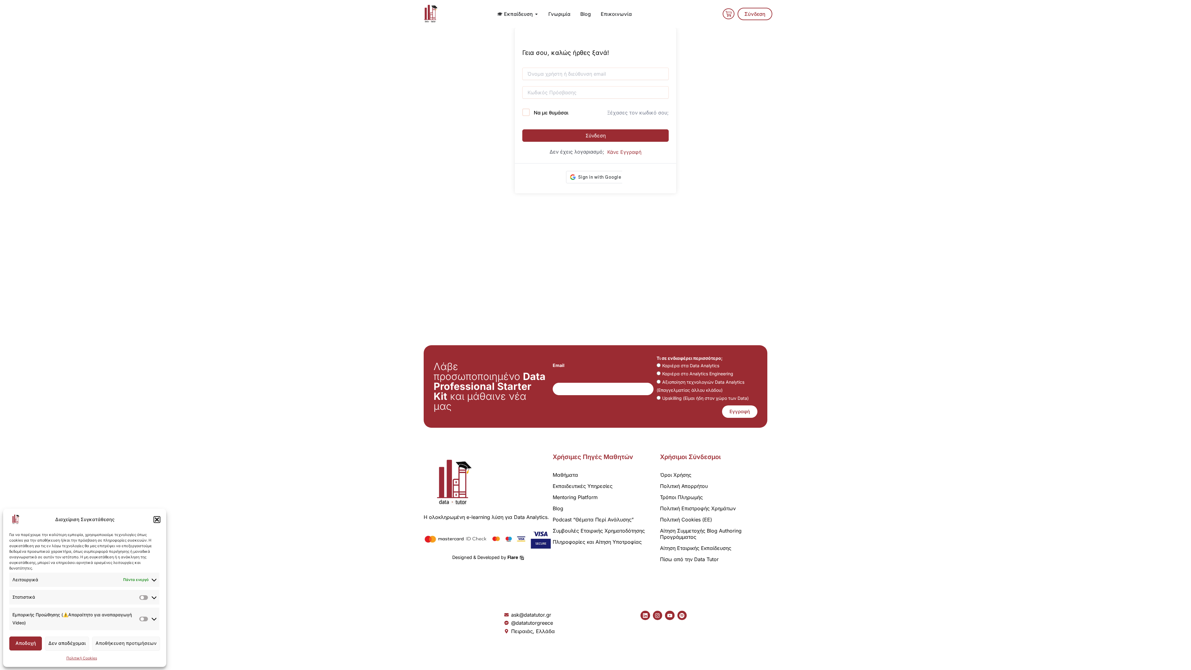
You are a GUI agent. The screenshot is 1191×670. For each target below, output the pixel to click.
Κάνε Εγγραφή (624, 152)
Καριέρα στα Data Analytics (690, 365)
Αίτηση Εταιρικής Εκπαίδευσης (695, 548)
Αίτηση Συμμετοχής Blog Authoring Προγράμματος (701, 534)
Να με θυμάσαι (551, 112)
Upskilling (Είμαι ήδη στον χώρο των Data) (705, 398)
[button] (157, 519)
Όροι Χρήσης (675, 475)
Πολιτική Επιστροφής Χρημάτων (698, 508)
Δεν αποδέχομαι (67, 643)
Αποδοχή (26, 643)
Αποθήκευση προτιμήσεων (126, 643)
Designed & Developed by (485, 557)
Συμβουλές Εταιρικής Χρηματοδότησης (599, 531)
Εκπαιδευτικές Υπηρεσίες (583, 486)
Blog (558, 508)
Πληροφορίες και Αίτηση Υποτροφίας (597, 542)
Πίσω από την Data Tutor (689, 559)
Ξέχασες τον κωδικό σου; (637, 112)
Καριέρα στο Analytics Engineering (697, 373)
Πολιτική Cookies (81, 658)
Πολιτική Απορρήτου (684, 486)
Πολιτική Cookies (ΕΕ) (686, 519)
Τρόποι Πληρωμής (681, 497)
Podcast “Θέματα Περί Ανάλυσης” (593, 519)
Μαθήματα (565, 475)
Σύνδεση (596, 135)
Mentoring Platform (575, 497)
